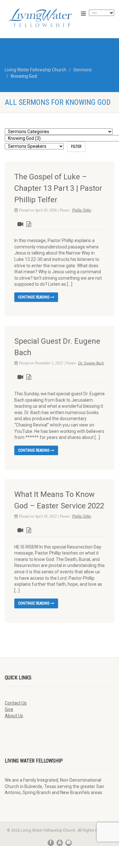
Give (9, 709)
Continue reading (34, 297)
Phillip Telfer (81, 210)
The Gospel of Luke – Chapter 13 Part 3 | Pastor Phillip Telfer (58, 188)
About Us (14, 715)
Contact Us (16, 703)
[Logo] (40, 18)
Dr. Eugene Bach (91, 363)
